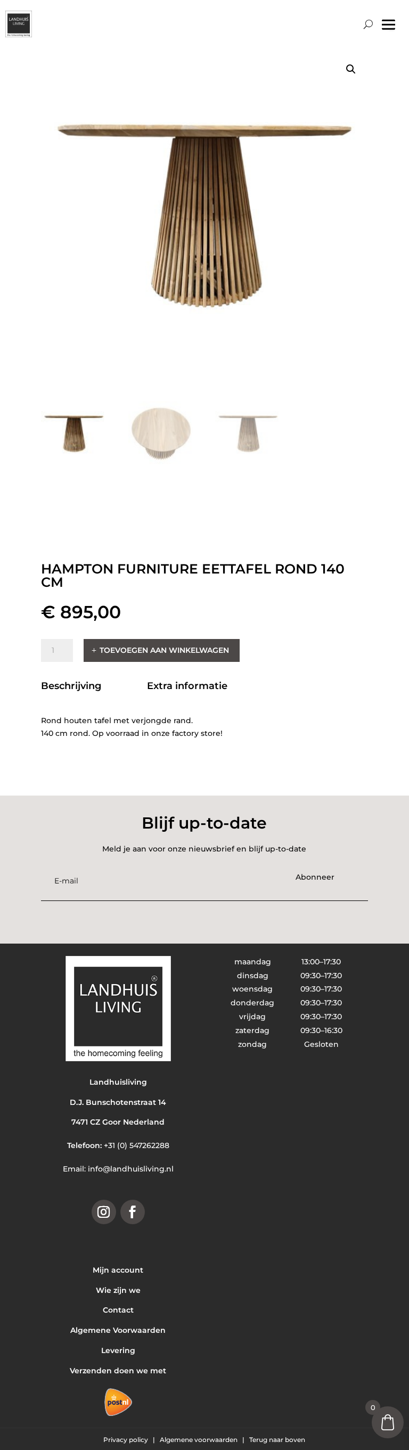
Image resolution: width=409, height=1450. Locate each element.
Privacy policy (126, 1440)
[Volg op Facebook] (132, 1212)
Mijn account (118, 1270)
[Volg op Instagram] (104, 1212)
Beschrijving (71, 686)
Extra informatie (187, 686)
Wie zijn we (118, 1290)
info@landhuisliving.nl (131, 1169)
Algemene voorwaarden (199, 1440)
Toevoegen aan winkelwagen (164, 650)
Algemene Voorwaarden (118, 1330)
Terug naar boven (277, 1440)
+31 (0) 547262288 (136, 1145)
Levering (118, 1350)
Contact (118, 1310)
